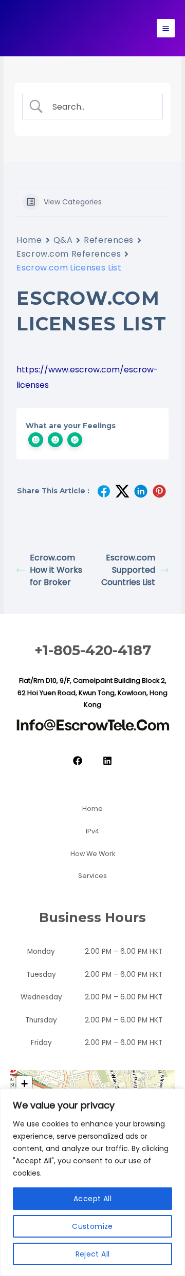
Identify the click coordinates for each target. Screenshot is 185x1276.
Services (92, 875)
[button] (24, 1084)
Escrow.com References (68, 254)
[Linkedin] (107, 760)
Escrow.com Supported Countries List (128, 570)
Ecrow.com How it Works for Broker (56, 570)
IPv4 (92, 831)
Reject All (93, 1254)
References (109, 240)
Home (29, 240)
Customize (92, 1226)
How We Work (92, 853)
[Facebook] (77, 760)
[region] (92, 1182)
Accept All (92, 1199)
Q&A (63, 240)
